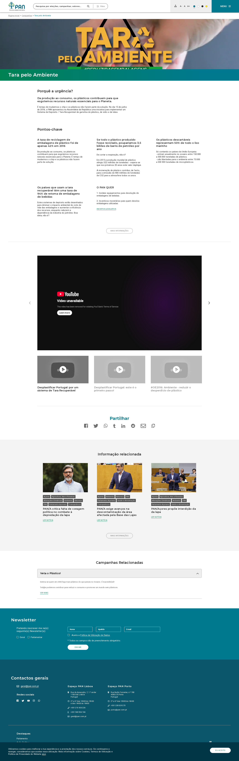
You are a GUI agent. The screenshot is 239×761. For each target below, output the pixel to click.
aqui (44, 754)
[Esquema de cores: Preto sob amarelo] (206, 6)
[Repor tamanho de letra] (184, 6)
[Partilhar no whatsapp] (105, 426)
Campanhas (27, 16)
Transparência (75, 504)
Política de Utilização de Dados (95, 635)
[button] (225, 6)
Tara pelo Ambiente (42, 16)
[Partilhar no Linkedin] (123, 426)
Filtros (102, 6)
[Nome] (82, 629)
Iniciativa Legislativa (106, 209)
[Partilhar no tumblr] (114, 426)
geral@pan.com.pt (30, 686)
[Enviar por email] (143, 426)
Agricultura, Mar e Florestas (63, 497)
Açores (47, 497)
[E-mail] (142, 629)
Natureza (78, 501)
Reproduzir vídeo (37, 256)
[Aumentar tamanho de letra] (188, 6)
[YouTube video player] (119, 303)
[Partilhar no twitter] (96, 426)
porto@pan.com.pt (119, 710)
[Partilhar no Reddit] (133, 426)
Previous (30, 303)
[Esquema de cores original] (194, 6)
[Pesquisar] (88, 6)
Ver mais (44, 593)
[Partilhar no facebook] (86, 426)
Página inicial (14, 16)
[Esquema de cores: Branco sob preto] (202, 6)
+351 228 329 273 (118, 705)
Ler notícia (48, 520)
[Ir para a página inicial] (16, 6)
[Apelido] (110, 629)
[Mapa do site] (175, 6)
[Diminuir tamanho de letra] (181, 6)
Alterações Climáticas (53, 501)
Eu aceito (220, 750)
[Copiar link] (153, 426)
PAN (45, 504)
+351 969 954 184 (78, 712)
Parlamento (22, 738)
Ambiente (68, 501)
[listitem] (119, 303)
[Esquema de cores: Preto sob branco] (198, 6)
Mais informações (117, 230)
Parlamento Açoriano (58, 504)
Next (209, 303)
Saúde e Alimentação (126, 501)
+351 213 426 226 (78, 708)
